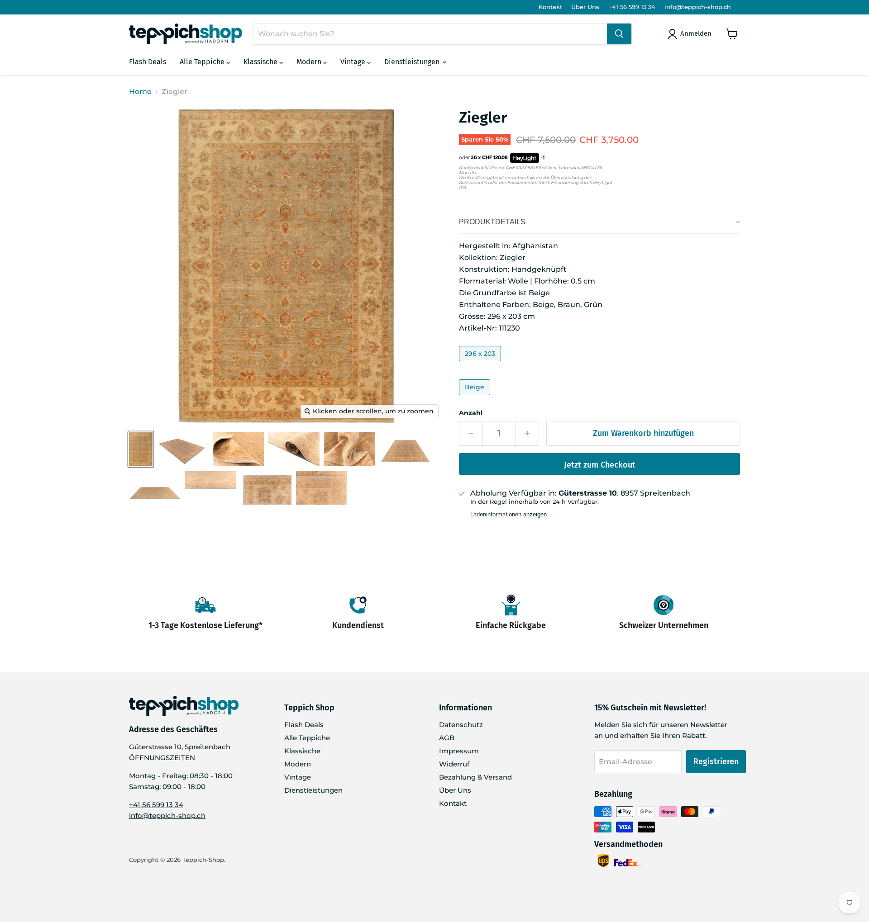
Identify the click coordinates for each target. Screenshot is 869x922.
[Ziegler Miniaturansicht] (140, 449)
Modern (309, 61)
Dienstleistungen (412, 61)
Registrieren (716, 761)
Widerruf (454, 764)
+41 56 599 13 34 (631, 7)
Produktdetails (492, 222)
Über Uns (585, 7)
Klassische (261, 61)
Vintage (353, 61)
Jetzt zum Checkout (599, 465)
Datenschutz (461, 724)
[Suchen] (619, 34)
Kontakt (550, 7)
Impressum (459, 751)
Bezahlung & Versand (475, 777)
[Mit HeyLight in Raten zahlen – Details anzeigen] (543, 157)
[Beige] (475, 397)
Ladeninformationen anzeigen (508, 514)
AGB (446, 737)
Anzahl (470, 412)
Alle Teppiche (203, 61)
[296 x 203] (481, 363)
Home (140, 92)
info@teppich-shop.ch (697, 7)
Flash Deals (147, 61)
